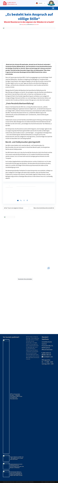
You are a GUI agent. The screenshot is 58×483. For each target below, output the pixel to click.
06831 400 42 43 (47, 355)
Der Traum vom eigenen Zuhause (14, 208)
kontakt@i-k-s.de (13, 4)
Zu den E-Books (48, 278)
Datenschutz (52, 482)
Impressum (46, 482)
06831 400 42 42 (12, 2)
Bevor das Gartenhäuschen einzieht (43, 208)
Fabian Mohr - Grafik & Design (15, 482)
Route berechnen (47, 349)
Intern (42, 482)
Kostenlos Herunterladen (25, 279)
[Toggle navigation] (53, 8)
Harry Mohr (23, 24)
